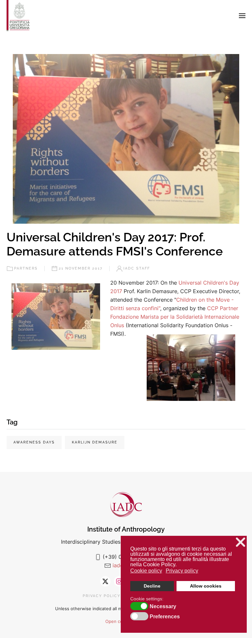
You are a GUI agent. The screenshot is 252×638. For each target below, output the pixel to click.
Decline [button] (152, 586)
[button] (242, 16)
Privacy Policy (101, 596)
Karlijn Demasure (94, 442)
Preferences (165, 616)
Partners (26, 268)
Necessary (163, 606)
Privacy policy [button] (182, 570)
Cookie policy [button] (146, 570)
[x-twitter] (105, 581)
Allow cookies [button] (205, 586)
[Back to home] (18, 15)
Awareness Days (34, 442)
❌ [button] (240, 542)
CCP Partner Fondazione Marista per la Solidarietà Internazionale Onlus (174, 316)
